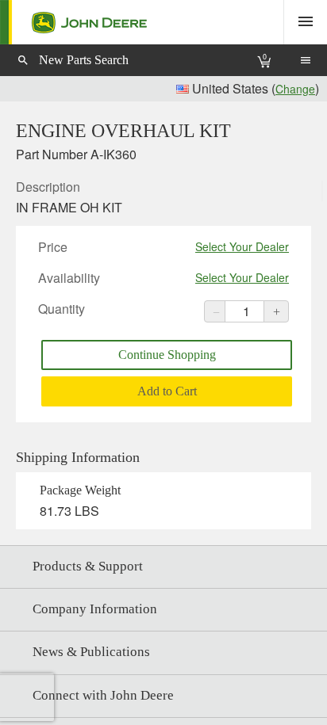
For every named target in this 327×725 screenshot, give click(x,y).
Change (295, 89)
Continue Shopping (167, 354)
